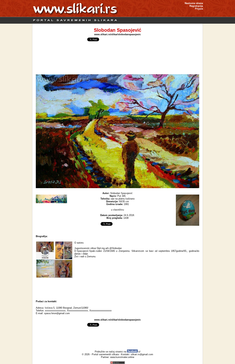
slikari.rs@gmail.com (142, 354)
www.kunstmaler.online (122, 357)
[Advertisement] (117, 288)
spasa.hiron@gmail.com (57, 313)
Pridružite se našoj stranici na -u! (117, 351)
